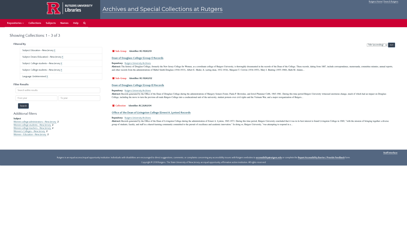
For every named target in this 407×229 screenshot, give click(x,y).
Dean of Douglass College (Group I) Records (137, 58)
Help (76, 23)
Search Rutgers (391, 1)
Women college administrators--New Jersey (35, 122)
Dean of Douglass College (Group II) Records (138, 85)
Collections (34, 23)
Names (64, 23)
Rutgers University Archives (138, 63)
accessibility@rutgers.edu (269, 157)
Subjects (51, 23)
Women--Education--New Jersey (30, 134)
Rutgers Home (375, 1)
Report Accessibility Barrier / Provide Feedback (321, 157)
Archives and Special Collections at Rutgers (163, 9)
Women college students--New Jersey (32, 125)
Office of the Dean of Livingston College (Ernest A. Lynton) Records (151, 112)
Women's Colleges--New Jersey (29, 131)
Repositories (14, 23)
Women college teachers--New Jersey (32, 128)
